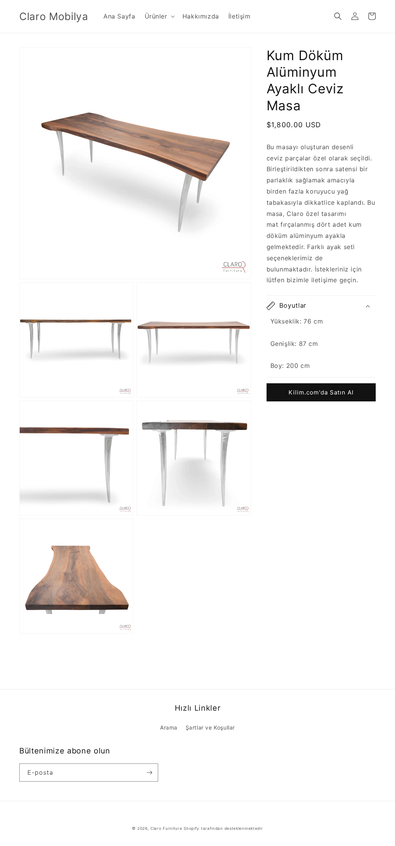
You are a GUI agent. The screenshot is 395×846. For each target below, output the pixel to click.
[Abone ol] (149, 772)
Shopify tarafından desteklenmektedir (223, 828)
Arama (168, 727)
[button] (159, 16)
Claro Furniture (166, 828)
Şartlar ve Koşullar (210, 727)
